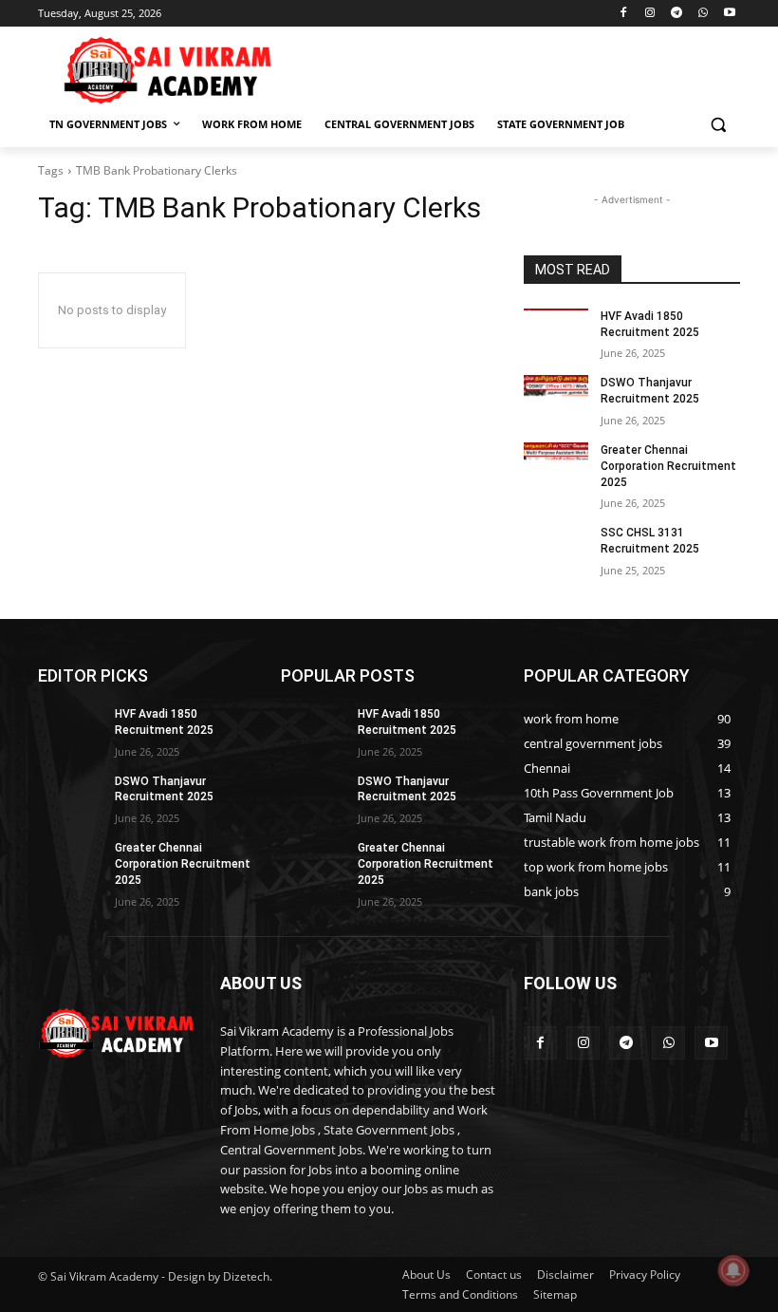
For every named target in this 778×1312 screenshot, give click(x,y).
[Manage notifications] (733, 1270)
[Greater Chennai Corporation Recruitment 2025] (556, 465)
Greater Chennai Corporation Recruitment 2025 (668, 466)
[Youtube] (729, 14)
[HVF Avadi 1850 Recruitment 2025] (556, 331)
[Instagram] (650, 14)
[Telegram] (677, 14)
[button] (717, 125)
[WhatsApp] (702, 14)
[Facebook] (624, 14)
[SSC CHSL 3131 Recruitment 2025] (556, 548)
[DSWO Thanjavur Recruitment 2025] (556, 398)
